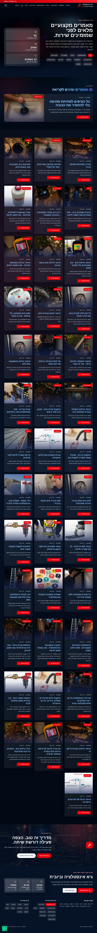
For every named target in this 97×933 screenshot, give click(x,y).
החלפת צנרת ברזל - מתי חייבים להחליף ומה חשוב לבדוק (18, 648)
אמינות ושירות (51, 59)
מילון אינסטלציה (51, 908)
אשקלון (26, 911)
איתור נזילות (54, 5)
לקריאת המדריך (84, 117)
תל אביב (26, 904)
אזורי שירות (32, 5)
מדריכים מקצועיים (51, 904)
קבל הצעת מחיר (44, 855)
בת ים (26, 908)
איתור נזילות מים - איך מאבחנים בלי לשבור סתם (80, 265)
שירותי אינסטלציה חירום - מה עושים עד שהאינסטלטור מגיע (79, 700)
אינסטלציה (61, 5)
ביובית (47, 5)
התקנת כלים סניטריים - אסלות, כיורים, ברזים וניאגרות (49, 700)
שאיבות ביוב (43, 915)
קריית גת (20, 911)
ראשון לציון (19, 908)
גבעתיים (13, 904)
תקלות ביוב (64, 55)
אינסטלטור (42, 908)
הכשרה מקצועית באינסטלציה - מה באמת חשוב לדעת (49, 648)
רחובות (13, 908)
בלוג (22, 5)
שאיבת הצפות (52, 919)
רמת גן (19, 904)
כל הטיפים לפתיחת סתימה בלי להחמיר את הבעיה (69, 103)
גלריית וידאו (41, 904)
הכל (90, 55)
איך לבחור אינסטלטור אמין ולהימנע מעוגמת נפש (20, 597)
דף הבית (68, 5)
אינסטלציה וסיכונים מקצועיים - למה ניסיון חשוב (80, 648)
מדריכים (61, 59)
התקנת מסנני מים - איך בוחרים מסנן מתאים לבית (19, 700)
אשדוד (7, 908)
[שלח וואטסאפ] (4, 928)
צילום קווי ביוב (87, 59)
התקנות (78, 64)
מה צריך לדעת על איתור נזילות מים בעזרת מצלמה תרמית (49, 751)
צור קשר (17, 5)
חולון (8, 904)
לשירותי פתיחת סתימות (26, 855)
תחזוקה (69, 59)
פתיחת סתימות (40, 5)
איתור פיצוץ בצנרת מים (49, 313)
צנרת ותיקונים (87, 64)
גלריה (26, 5)
